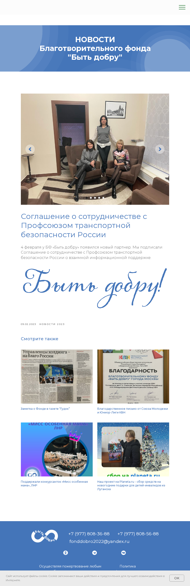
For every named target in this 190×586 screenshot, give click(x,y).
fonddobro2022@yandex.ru (100, 541)
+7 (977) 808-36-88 (89, 533)
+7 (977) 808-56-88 (138, 533)
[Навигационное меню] (182, 7)
